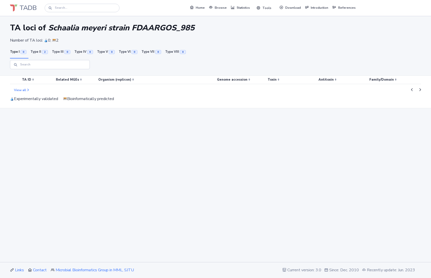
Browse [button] (221, 7)
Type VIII (174, 52)
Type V (104, 52)
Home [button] (200, 7)
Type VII (150, 52)
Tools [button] (266, 8)
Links (19, 270)
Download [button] (293, 7)
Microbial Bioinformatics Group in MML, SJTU (95, 270)
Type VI (127, 52)
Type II (38, 52)
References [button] (347, 7)
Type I (17, 52)
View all (20, 90)
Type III (60, 52)
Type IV (82, 52)
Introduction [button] (319, 7)
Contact (40, 270)
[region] (215, 80)
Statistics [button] (243, 7)
